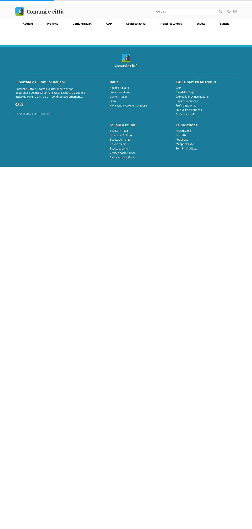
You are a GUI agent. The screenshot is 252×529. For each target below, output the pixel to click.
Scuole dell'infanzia (121, 135)
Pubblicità (182, 139)
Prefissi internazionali (189, 110)
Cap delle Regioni (186, 92)
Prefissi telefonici (171, 23)
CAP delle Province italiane (192, 96)
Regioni (28, 23)
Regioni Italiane (119, 87)
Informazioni (183, 130)
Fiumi (113, 101)
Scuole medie (118, 144)
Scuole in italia (119, 130)
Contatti (181, 135)
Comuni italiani (82, 23)
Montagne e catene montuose (128, 105)
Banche (225, 23)
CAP (109, 23)
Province (52, 23)
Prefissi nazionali (186, 105)
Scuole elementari (121, 139)
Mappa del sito (185, 144)
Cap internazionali (187, 101)
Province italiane (120, 92)
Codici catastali (136, 23)
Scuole (201, 23)
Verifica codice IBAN (122, 153)
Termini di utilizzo (186, 148)
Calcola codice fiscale (123, 157)
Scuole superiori (120, 148)
